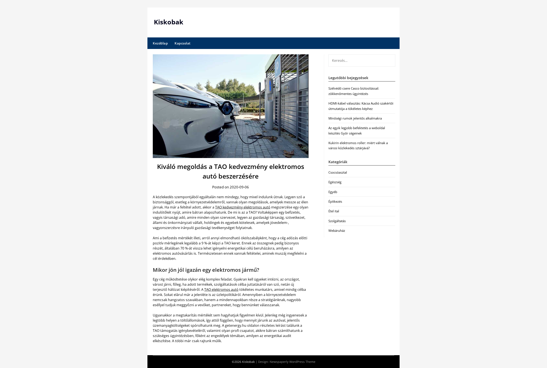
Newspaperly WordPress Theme (292, 362)
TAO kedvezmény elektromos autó (242, 207)
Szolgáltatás (337, 221)
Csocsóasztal (337, 172)
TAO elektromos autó (221, 289)
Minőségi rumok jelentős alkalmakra (355, 118)
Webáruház (336, 230)
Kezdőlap (160, 43)
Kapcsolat (183, 43)
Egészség (334, 182)
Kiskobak (168, 22)
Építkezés (335, 201)
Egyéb (332, 192)
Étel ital (333, 211)
